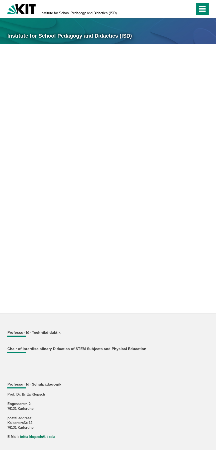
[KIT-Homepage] (21, 8)
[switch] (179, 9)
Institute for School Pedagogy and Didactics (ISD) (79, 13)
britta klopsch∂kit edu (37, 437)
